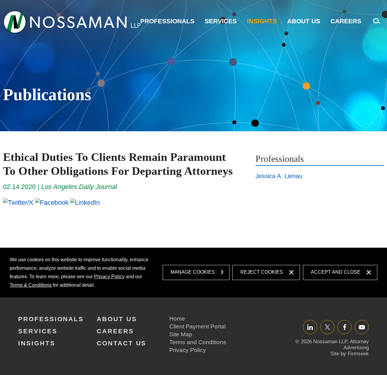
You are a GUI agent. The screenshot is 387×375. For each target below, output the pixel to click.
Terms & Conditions (31, 285)
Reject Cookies (261, 272)
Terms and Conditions (197, 342)
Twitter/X (327, 327)
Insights (262, 21)
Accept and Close (335, 272)
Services (221, 21)
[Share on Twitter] (18, 202)
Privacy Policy (109, 276)
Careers (345, 21)
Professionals (167, 21)
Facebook (344, 327)
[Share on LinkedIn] (85, 202)
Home (177, 318)
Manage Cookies (193, 272)
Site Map (180, 334)
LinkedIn (310, 327)
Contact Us (121, 343)
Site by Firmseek (349, 354)
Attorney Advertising (356, 345)
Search (375, 24)
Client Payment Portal (197, 326)
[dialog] (193, 272)
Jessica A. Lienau (278, 176)
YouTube (362, 327)
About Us (303, 21)
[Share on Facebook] (52, 202)
